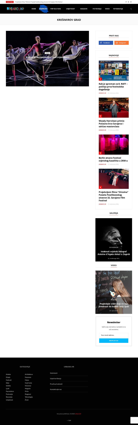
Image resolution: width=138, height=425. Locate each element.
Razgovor (28, 394)
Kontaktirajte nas (56, 389)
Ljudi (7, 388)
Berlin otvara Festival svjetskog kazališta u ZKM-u (113, 159)
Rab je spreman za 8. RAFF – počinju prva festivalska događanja (113, 86)
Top (69, 420)
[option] (113, 239)
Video (107, 9)
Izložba (8, 386)
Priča (26, 391)
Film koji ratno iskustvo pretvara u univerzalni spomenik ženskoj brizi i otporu (37, 2)
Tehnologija (29, 397)
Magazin (83, 9)
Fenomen (28, 377)
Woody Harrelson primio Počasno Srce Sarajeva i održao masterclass (111, 123)
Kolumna (28, 386)
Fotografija (118, 9)
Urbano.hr (102, 93)
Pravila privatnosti (56, 384)
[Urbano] (15, 9)
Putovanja (97, 9)
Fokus (47, 53)
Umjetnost (70, 9)
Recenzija (9, 397)
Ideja (7, 383)
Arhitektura (29, 374)
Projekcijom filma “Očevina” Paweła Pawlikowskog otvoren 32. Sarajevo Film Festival (113, 196)
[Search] (130, 9)
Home (34, 9)
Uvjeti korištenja (55, 378)
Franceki (43, 9)
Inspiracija (28, 383)
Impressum (53, 373)
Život (26, 400)
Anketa (8, 374)
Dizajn (8, 377)
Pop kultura (55, 9)
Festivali (9, 380)
